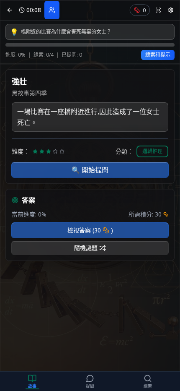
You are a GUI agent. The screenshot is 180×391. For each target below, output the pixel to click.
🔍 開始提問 (90, 170)
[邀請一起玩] (51, 10)
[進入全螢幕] (158, 10)
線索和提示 (157, 54)
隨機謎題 (86, 248)
